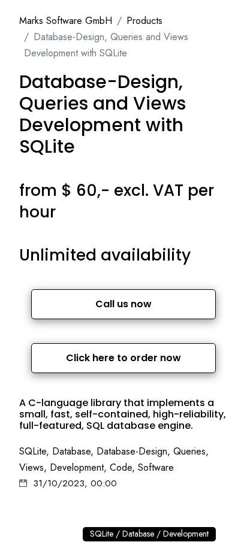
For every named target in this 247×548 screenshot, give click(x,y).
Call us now (123, 304)
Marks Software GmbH (65, 21)
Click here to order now (123, 358)
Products (144, 21)
